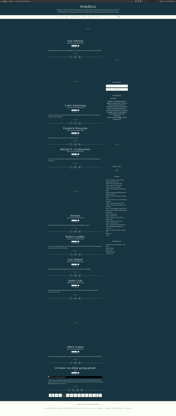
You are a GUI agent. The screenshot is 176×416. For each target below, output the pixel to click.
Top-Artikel (80, 408)
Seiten (84, 16)
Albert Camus (75, 346)
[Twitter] (138, 1)
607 (83, 395)
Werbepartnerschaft (100, 408)
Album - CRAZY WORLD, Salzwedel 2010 (116, 208)
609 (90, 395)
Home (58, 16)
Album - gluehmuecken (111, 215)
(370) (109, 253)
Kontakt (97, 16)
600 (56, 395)
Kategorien (65, 16)
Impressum (108, 233)
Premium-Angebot (108, 408)
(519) (110, 251)
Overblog (96, 404)
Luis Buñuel (75, 259)
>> (100, 395)
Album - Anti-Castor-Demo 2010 (114, 185)
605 (75, 395)
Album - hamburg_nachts (112, 223)
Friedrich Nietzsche (75, 128)
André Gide (75, 280)
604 (71, 395)
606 (79, 395)
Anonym (75, 215)
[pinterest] (140, 1)
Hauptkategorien (75, 16)
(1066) (109, 250)
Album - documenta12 (111, 214)
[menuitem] (58, 17)
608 (87, 395)
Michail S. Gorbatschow (75, 149)
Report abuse (90, 408)
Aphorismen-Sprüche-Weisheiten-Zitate (75, 43)
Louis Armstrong (75, 105)
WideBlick (88, 6)
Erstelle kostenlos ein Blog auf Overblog (70, 408)
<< (50, 395)
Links (107, 235)
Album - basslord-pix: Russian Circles (115, 203)
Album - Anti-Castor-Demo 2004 (114, 183)
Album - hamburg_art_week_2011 (114, 221)
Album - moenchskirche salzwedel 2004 (115, 224)
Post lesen (75, 53)
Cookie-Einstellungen (127, 408)
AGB (95, 408)
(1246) (109, 248)
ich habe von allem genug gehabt (75, 367)
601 (60, 395)
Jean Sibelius (75, 40)
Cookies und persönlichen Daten (117, 408)
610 (94, 395)
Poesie (75, 370)
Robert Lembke (75, 236)
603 (68, 395)
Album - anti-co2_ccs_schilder (113, 187)
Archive (91, 16)
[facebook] (136, 1)
